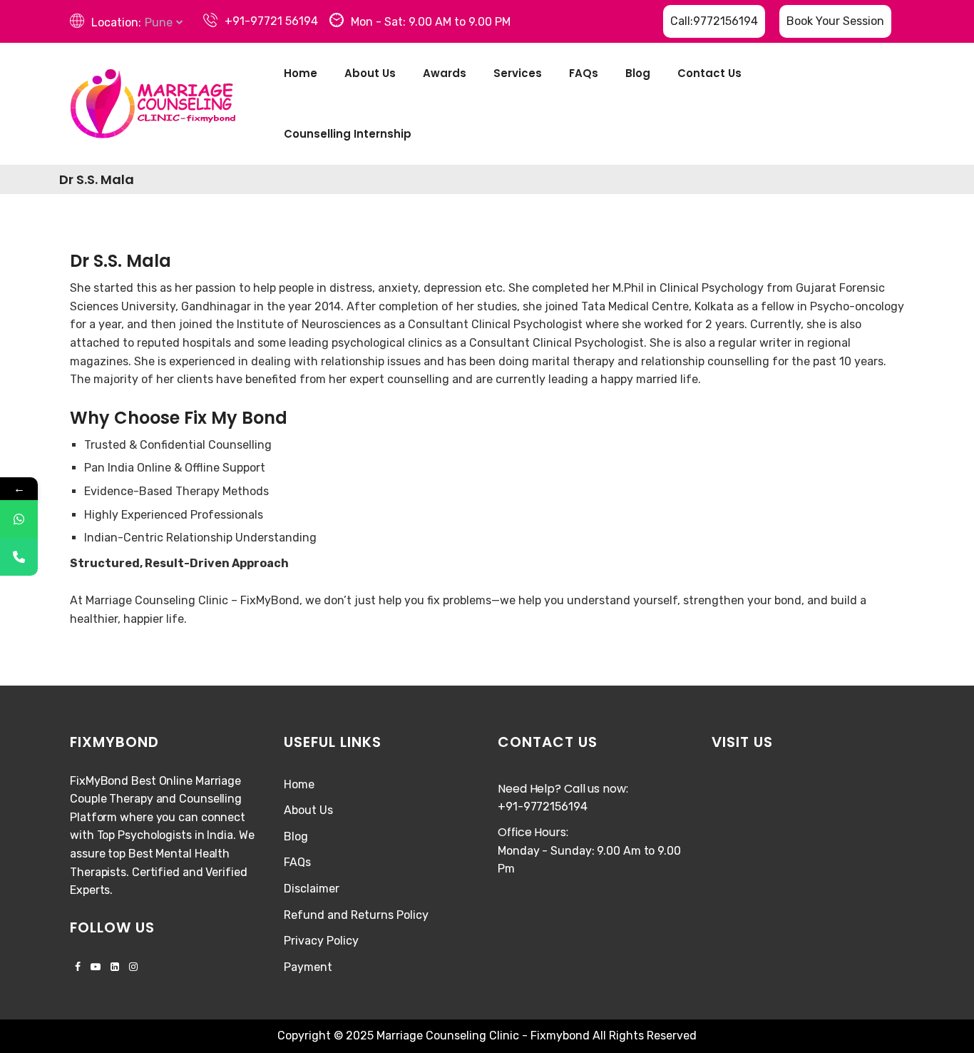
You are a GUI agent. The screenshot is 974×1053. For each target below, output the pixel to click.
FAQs (583, 73)
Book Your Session (835, 21)
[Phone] (19, 557)
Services (517, 73)
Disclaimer (311, 888)
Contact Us (709, 73)
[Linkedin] (115, 967)
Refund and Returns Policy (356, 915)
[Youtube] (96, 967)
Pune (159, 22)
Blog (637, 73)
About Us (370, 73)
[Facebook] (78, 967)
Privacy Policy (321, 940)
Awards (444, 73)
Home (300, 73)
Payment (308, 967)
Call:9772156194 (714, 21)
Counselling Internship (347, 133)
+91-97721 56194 (271, 21)
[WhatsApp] (19, 519)
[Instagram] (131, 967)
